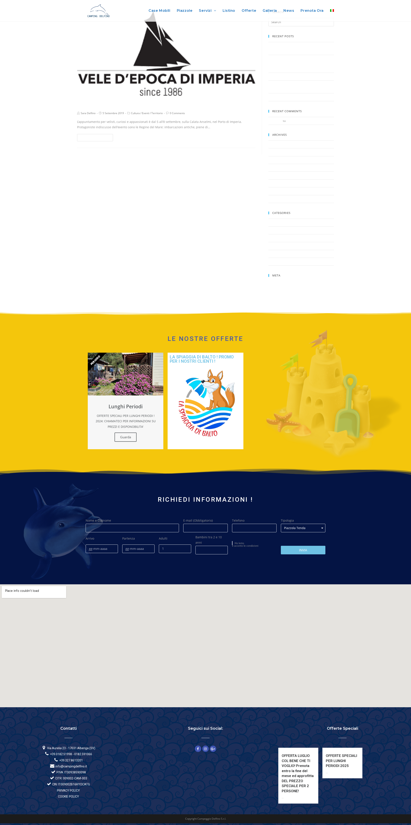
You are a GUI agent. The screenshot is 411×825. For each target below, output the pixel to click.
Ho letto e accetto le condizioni (245, 544)
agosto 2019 (276, 168)
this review (275, 121)
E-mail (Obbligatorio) (198, 520)
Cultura (135, 113)
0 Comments (177, 113)
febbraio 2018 (277, 199)
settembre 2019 (278, 160)
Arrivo (90, 538)
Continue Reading (94, 137)
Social (272, 246)
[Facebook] (198, 749)
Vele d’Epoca (93, 103)
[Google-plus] (213, 749)
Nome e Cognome (98, 520)
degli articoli (278, 289)
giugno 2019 (276, 175)
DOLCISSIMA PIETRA (281, 97)
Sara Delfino (88, 113)
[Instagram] (205, 749)
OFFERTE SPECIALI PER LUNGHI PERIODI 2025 (341, 760)
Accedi (272, 283)
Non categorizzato (280, 238)
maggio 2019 (276, 183)
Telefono (238, 520)
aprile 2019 (275, 191)
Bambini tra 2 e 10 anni (208, 540)
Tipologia (287, 520)
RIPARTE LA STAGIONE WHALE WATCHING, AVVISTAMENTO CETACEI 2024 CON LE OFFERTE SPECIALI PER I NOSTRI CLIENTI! (298, 64)
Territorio (157, 113)
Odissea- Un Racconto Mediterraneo (309, 121)
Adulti (163, 538)
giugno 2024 (276, 152)
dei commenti (279, 293)
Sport (271, 254)
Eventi (145, 113)
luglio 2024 (275, 144)
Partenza (128, 538)
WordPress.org (277, 299)
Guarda (125, 437)
